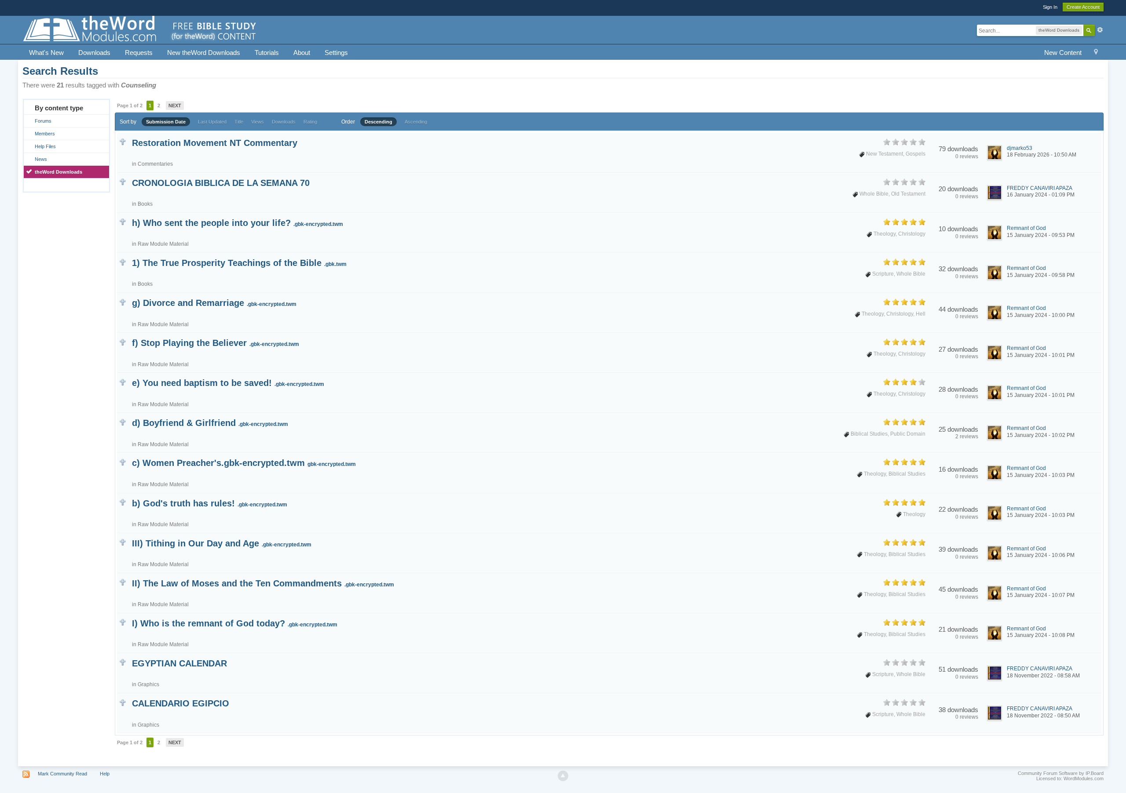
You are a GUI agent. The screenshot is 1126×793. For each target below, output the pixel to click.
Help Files (45, 146)
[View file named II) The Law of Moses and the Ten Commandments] (122, 582)
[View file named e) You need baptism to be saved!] (122, 381)
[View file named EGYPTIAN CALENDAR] (122, 662)
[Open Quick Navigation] (1095, 53)
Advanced (1100, 29)
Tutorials (267, 52)
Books (145, 204)
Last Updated (212, 121)
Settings (336, 52)
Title (238, 121)
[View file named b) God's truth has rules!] (122, 502)
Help (105, 773)
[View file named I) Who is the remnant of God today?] (122, 622)
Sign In (1050, 7)
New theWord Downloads (203, 52)
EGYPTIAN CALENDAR (179, 663)
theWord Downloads (58, 172)
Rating (310, 121)
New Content (1063, 52)
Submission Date (166, 121)
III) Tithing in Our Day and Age (221, 543)
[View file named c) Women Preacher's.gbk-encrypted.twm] (122, 461)
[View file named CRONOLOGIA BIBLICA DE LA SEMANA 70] (122, 181)
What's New (46, 52)
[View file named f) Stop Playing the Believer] (122, 341)
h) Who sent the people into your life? (237, 223)
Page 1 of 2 (130, 105)
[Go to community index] (140, 29)
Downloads (94, 52)
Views (257, 121)
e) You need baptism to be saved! (228, 383)
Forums (43, 121)
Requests (139, 52)
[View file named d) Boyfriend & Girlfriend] (122, 421)
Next (174, 105)
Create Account (1083, 7)
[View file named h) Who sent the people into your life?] (122, 221)
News (41, 159)
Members (45, 133)
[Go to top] (563, 776)
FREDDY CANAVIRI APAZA (1039, 188)
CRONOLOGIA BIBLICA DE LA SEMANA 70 (221, 183)
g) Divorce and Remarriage (214, 303)
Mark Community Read (62, 773)
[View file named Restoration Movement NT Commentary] (122, 141)
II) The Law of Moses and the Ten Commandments (263, 583)
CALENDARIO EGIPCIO (180, 703)
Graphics (148, 684)
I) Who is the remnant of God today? (234, 623)
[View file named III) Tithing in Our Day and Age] (122, 542)
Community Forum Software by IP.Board (1061, 773)
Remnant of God (1026, 228)
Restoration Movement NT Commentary (214, 143)
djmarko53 (1019, 148)
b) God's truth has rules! (209, 503)
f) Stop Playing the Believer (215, 343)
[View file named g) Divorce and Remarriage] (122, 301)
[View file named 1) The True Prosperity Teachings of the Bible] (122, 261)
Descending (378, 121)
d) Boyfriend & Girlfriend (210, 423)
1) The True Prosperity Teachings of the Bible (239, 263)
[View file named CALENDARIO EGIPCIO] (122, 702)
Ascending (416, 121)
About (301, 52)
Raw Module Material (163, 244)
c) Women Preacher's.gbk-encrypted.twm (244, 463)
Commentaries (155, 164)
